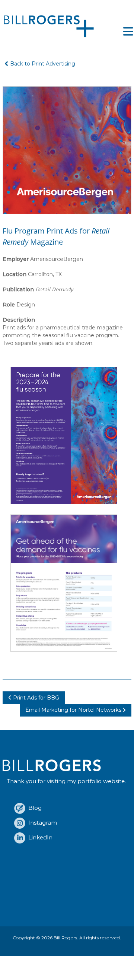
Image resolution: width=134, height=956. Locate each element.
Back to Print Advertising (42, 63)
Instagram (41, 822)
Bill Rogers (65, 937)
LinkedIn (38, 837)
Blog (33, 807)
